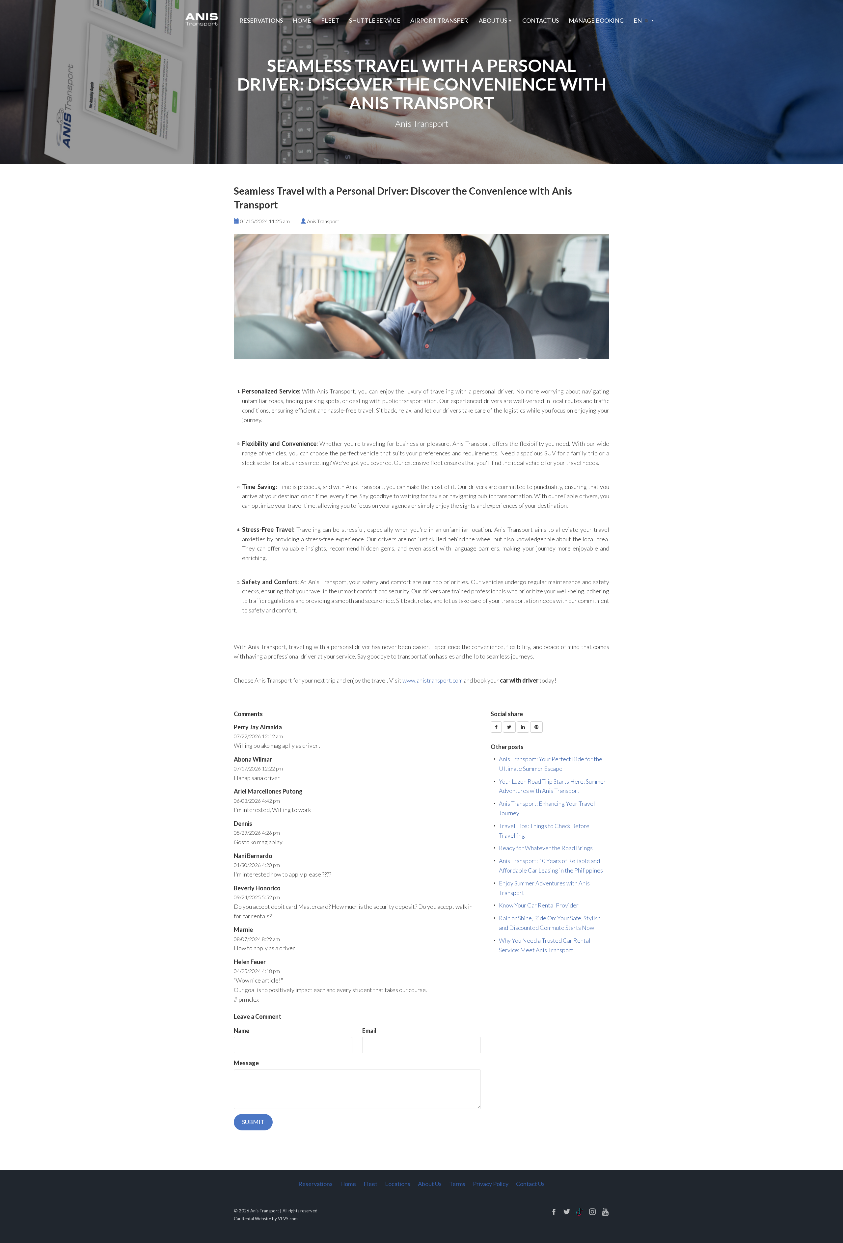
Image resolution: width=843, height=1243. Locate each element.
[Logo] (202, 19)
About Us (430, 1183)
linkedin (580, 1212)
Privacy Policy (490, 1183)
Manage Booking (596, 20)
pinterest (605, 1212)
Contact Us (540, 20)
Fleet (330, 20)
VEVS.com (288, 1218)
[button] (644, 20)
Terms (457, 1183)
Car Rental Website (252, 1218)
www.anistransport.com (432, 680)
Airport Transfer (439, 20)
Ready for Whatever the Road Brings (546, 847)
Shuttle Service (374, 20)
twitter (567, 1212)
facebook (554, 1212)
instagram (592, 1212)
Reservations (261, 20)
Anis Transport (264, 1210)
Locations (397, 1183)
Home (302, 20)
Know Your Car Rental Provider (539, 905)
